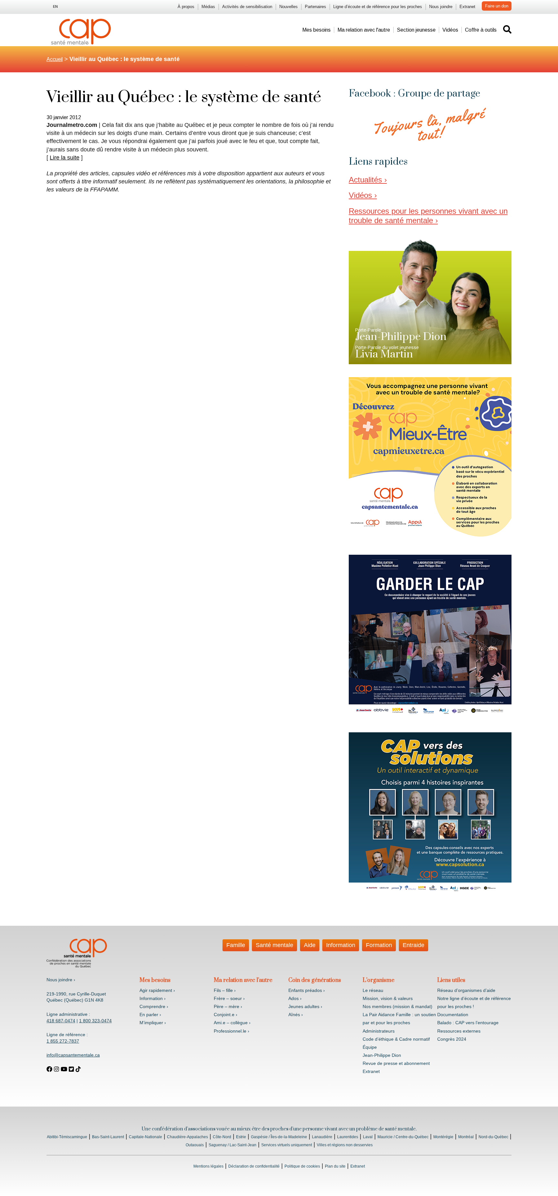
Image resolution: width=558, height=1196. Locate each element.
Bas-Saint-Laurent (108, 1137)
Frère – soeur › (229, 998)
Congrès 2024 (451, 1039)
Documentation (452, 1014)
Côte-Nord (222, 1137)
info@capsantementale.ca (73, 1054)
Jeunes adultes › (305, 1006)
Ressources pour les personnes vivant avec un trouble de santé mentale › (428, 216)
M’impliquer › (153, 1022)
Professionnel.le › (231, 1031)
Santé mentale (274, 945)
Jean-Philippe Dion (382, 1055)
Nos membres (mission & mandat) (397, 1006)
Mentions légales (208, 1166)
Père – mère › (228, 1006)
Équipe (370, 1047)
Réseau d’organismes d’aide (466, 990)
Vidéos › (363, 195)
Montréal (466, 1137)
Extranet (467, 6)
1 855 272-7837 (62, 1041)
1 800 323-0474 (95, 1020)
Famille (235, 945)
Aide (309, 945)
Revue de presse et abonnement (396, 1063)
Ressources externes (458, 1031)
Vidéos (450, 30)
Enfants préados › (306, 990)
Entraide (413, 945)
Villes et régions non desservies (345, 1145)
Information (340, 945)
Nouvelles (288, 6)
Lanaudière (322, 1137)
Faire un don (496, 6)
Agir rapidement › (157, 990)
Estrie (241, 1137)
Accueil (54, 59)
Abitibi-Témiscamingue (67, 1137)
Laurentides (347, 1137)
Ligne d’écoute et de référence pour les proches (377, 6)
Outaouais (195, 1145)
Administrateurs (379, 1031)
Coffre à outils (481, 30)
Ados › (295, 998)
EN (55, 6)
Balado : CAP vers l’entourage (468, 1022)
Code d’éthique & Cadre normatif (396, 1039)
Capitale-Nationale (145, 1137)
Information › (153, 998)
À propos (186, 6)
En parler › (150, 1014)
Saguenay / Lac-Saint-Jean (232, 1145)
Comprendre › (154, 1006)
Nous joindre (440, 6)
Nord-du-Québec (493, 1137)
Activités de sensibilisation (247, 6)
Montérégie (443, 1137)
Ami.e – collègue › (232, 1022)
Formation (379, 945)
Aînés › (295, 1014)
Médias (208, 6)
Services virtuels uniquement (286, 1145)
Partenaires (315, 6)
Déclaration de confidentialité (254, 1166)
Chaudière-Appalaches (187, 1137)
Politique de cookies (302, 1166)
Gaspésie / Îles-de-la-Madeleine (279, 1137)
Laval (368, 1137)
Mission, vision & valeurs (388, 998)
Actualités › (368, 179)
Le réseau (373, 990)
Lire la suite (64, 157)
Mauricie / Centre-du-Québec (403, 1137)
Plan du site (335, 1166)
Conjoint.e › (225, 1014)
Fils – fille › (225, 990)
